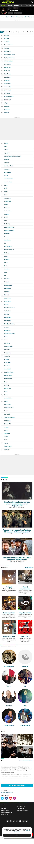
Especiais (3, 807)
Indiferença (7, 109)
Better (6, 185)
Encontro (6, 112)
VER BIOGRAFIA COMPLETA (25, 760)
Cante (5, 191)
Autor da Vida (7, 87)
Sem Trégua (7, 420)
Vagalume (8, 2)
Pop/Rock (16, 13)
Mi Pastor (6, 327)
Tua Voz (6, 440)
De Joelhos (7, 224)
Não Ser (6, 340)
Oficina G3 (13, 10)
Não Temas (7, 343)
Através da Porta (8, 178)
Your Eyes (6, 449)
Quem (5, 395)
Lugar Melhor (7, 298)
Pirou (5, 382)
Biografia (27, 17)
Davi (5, 220)
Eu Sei (5, 262)
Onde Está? (7, 80)
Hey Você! (6, 278)
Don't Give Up (7, 64)
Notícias (28, 5)
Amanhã (6, 159)
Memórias (6, 314)
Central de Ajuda (21, 807)
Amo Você (6, 162)
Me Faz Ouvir (7, 311)
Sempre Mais (7, 99)
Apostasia (6, 169)
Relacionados (19, 17)
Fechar (17, 835)
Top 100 (10, 5)
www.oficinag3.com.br (6, 792)
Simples (6, 427)
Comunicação (7, 201)
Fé (5, 275)
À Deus (6, 143)
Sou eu (6, 430)
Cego (5, 195)
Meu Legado (7, 51)
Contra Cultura (8, 211)
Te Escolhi (6, 41)
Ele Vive (6, 256)
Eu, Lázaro (7, 269)
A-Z (22, 5)
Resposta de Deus (8, 407)
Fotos (12, 17)
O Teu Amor (7, 93)
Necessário (7, 349)
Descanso (6, 106)
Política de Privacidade (22, 810)
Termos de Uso (20, 808)
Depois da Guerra (8, 45)
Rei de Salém (7, 404)
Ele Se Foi (6, 253)
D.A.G (5, 217)
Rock (21, 13)
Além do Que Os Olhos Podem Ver (12, 156)
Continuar (6, 48)
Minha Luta (7, 70)
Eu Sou (6, 266)
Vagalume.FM (28, 567)
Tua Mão (6, 436)
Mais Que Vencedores (9, 307)
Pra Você (6, 385)
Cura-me (6, 214)
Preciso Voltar (7, 388)
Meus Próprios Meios (9, 54)
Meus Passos (7, 74)
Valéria (6, 443)
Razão (6, 401)
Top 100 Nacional (5, 810)
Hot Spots (3, 808)
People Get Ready (8, 372)
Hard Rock (10, 13)
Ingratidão (6, 291)
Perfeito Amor (7, 67)
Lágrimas (6, 295)
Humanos (6, 38)
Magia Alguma (7, 301)
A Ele (5, 146)
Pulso (5, 391)
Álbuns (7, 17)
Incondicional (7, 90)
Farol (5, 272)
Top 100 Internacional (6, 812)
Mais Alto (6, 304)
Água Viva (6, 153)
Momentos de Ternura (9, 333)
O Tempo (6, 35)
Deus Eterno (7, 77)
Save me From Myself (9, 417)
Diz (5, 243)
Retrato (6, 411)
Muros (5, 336)
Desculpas (7, 237)
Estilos (16, 5)
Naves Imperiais (8, 346)
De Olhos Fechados (9, 58)
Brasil (5, 188)
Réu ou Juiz (7, 414)
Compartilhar (7, 198)
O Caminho (7, 356)
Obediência (7, 366)
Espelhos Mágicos (8, 96)
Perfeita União (8, 375)
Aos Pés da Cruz (8, 61)
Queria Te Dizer (8, 398)
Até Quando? (7, 83)
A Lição (6, 103)
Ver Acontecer (8, 446)
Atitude (6, 175)
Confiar (6, 204)
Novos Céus (7, 353)
